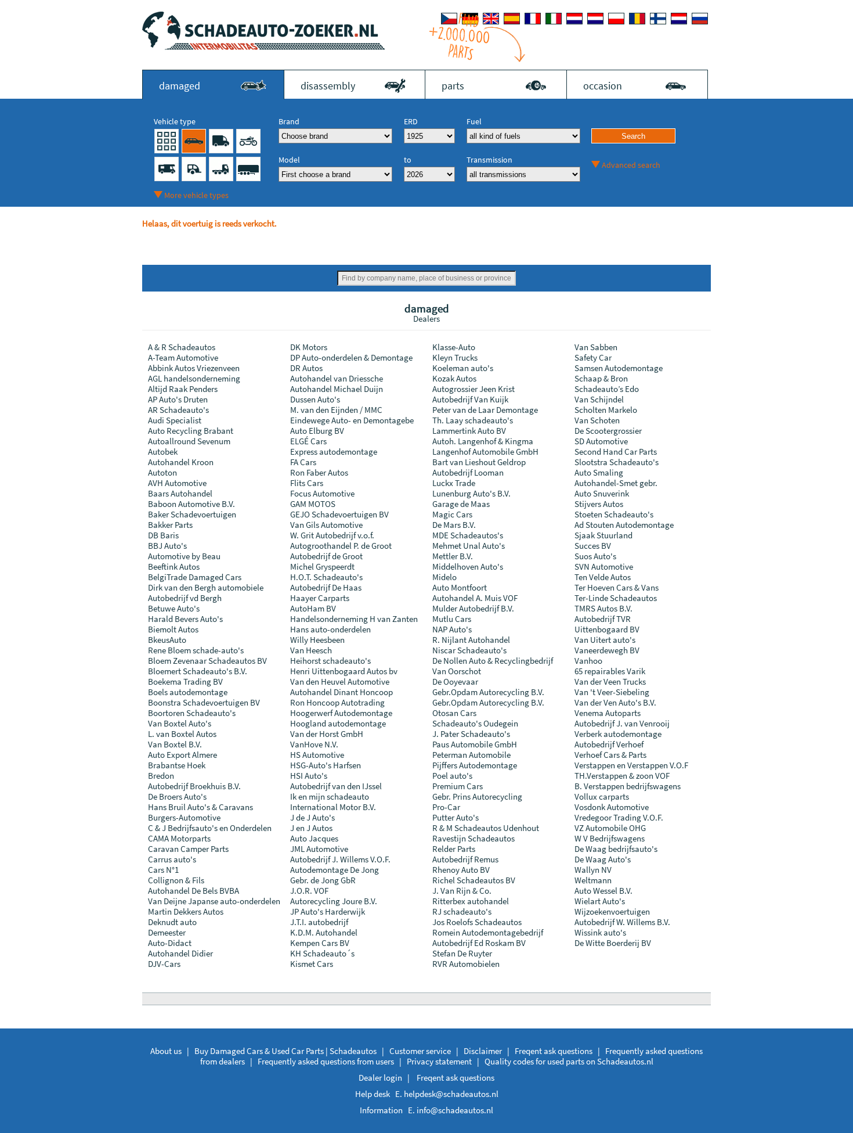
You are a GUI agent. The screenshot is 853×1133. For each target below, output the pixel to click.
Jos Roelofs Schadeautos (477, 921)
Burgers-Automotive (184, 817)
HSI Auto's (308, 775)
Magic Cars (452, 514)
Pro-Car (446, 806)
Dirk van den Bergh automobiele (205, 587)
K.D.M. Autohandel (323, 932)
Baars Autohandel (180, 493)
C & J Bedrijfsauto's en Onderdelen (210, 827)
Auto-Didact (169, 942)
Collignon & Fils (176, 880)
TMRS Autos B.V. (603, 608)
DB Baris (163, 535)
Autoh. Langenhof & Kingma (482, 441)
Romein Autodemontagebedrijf (487, 932)
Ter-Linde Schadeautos (615, 597)
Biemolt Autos (173, 629)
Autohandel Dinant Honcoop (341, 691)
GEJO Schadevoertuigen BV (339, 514)
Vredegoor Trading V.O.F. (618, 817)
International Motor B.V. (333, 806)
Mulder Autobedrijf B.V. (473, 608)
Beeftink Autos (174, 566)
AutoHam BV (313, 608)
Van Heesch (311, 650)
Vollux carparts (601, 796)
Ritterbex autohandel (470, 901)
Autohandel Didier (180, 953)
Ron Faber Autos (319, 472)
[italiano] (553, 18)
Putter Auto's (455, 817)
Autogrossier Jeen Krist (473, 388)
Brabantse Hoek (176, 765)
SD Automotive (601, 441)
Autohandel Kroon (181, 461)
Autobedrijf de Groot (326, 556)
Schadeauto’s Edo (606, 388)
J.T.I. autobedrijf (319, 921)
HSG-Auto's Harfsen (325, 765)
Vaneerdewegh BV (606, 650)
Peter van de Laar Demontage (485, 409)
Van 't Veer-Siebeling (611, 691)
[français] (533, 18)
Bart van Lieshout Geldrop (479, 461)
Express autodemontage (333, 451)
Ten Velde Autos (602, 576)
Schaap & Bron (601, 378)
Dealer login (380, 1077)
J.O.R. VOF (309, 890)
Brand (289, 121)
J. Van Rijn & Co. (461, 890)
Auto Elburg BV (317, 430)
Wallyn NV (593, 869)
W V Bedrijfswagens (609, 838)
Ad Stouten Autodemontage (624, 524)
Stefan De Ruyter (462, 953)
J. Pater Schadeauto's (471, 733)
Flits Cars (306, 482)
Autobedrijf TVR (602, 618)
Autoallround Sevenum (189, 441)
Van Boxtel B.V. (175, 744)
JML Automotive (319, 848)
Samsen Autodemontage (618, 367)
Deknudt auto (172, 921)
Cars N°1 (163, 869)
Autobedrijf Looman (468, 472)
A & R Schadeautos (181, 347)
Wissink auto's (600, 932)
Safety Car (593, 357)
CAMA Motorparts (179, 838)
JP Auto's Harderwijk (327, 911)
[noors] (595, 18)
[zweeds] (679, 18)
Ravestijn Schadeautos (473, 838)
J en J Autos (311, 827)
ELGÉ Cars (308, 441)
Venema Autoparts (607, 712)
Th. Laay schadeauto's (472, 420)
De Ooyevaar (455, 681)
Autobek (163, 451)
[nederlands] (574, 18)
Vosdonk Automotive (611, 806)
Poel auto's (452, 775)
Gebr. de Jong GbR (323, 880)
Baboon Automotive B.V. (191, 503)
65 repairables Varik (609, 671)
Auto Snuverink (601, 493)
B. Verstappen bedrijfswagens (627, 786)
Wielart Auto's (599, 901)
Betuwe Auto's (174, 608)
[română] (637, 18)
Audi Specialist (174, 420)
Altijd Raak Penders (183, 388)
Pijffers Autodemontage (474, 765)
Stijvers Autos (598, 503)
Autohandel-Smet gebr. (615, 482)
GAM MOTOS (312, 503)
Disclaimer (483, 1050)
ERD (411, 121)
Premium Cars (457, 786)
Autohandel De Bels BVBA (193, 890)
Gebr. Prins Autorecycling (477, 796)
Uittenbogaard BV (606, 629)
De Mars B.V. (454, 524)
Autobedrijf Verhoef (609, 744)
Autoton (162, 472)
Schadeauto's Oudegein (475, 723)
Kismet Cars (311, 963)
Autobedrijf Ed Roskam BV (479, 942)
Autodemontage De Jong (334, 869)
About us (166, 1050)
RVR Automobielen (466, 963)
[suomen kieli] (658, 18)
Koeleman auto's (462, 367)
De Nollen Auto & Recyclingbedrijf (492, 660)
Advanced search (631, 165)
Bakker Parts (170, 524)
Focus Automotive (322, 493)
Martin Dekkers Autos (185, 911)
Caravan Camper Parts (188, 848)
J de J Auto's (312, 817)
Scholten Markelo (605, 409)
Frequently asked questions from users (326, 1061)
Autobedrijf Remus (465, 859)
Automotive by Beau (184, 556)
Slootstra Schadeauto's (616, 461)
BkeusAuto (167, 639)
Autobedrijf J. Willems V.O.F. (340, 859)
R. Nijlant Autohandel (471, 639)
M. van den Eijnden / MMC (336, 409)
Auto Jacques (314, 838)
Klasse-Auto (453, 347)
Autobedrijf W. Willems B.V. (622, 921)
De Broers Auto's (177, 796)
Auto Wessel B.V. (603, 890)
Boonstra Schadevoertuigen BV (204, 702)
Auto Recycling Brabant (190, 430)
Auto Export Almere (182, 754)
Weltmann (593, 880)
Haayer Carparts (319, 597)
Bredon (161, 775)
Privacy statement (439, 1061)
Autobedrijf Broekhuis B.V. (194, 786)
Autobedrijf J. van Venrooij (622, 723)
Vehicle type (175, 121)
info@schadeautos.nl (455, 1110)
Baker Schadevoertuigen (192, 514)
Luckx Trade (453, 482)
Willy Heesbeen (317, 639)
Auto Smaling (598, 472)
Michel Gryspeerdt (322, 566)
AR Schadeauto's (178, 409)
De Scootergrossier (608, 430)
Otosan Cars (454, 712)
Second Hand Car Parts (615, 451)
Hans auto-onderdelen (330, 629)
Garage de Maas (461, 503)
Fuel (474, 121)
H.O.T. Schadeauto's (326, 576)
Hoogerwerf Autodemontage (341, 712)
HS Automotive (317, 754)
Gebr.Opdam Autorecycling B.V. (488, 691)
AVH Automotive (177, 482)
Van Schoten (597, 420)
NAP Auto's (452, 629)
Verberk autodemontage (618, 733)
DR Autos (306, 367)
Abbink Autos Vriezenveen (194, 367)
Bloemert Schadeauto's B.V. (197, 671)
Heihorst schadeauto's (330, 660)
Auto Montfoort (459, 587)
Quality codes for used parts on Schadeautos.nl (569, 1061)
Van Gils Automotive (326, 524)
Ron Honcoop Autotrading (337, 702)
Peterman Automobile (471, 754)
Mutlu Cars (451, 618)
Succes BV (592, 545)
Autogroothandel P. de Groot (341, 545)
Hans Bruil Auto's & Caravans (200, 806)
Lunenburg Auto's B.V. (471, 493)
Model (289, 159)
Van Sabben (595, 347)
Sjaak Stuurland (603, 535)
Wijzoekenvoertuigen (612, 911)
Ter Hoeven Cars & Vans (616, 587)
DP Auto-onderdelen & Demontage (351, 357)
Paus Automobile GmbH (474, 744)
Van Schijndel (599, 399)
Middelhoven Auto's (467, 566)
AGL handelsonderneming (194, 378)
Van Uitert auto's (604, 639)
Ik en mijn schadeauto (329, 796)
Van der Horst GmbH (326, 733)
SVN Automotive (603, 566)
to (407, 159)
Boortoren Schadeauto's (192, 712)
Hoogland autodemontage (338, 723)
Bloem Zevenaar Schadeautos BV (207, 660)
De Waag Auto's (602, 859)
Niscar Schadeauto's (469, 650)
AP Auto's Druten (178, 399)
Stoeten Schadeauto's (613, 514)
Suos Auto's (595, 556)
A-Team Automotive (183, 357)
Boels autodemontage (187, 691)
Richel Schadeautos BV (473, 880)
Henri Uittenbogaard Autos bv (343, 671)
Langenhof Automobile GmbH (485, 451)
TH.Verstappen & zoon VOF (622, 775)
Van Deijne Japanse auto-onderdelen (214, 901)
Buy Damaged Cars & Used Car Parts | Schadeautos (285, 1050)
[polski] (616, 18)
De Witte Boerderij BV (612, 942)
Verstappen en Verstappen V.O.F (631, 765)
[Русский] (700, 18)
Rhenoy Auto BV (461, 869)
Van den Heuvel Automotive (339, 681)
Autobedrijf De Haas (326, 587)
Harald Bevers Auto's (185, 618)
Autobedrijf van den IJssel (336, 786)
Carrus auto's (172, 859)
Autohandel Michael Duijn (336, 388)
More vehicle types (196, 195)
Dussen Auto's (315, 399)
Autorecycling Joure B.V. (333, 901)
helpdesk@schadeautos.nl (451, 1093)
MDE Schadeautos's (467, 535)
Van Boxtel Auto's (179, 723)
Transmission (489, 159)
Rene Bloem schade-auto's (196, 650)
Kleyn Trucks (455, 357)
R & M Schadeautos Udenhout (485, 827)
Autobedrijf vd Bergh (185, 597)
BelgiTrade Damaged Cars (194, 576)
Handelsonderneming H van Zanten (354, 618)
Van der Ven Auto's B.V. (615, 702)
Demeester (167, 932)
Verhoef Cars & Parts (610, 754)
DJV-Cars (164, 963)
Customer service (420, 1050)
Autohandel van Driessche (336, 378)
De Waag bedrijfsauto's (615, 848)
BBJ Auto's (167, 545)
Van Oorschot (456, 671)
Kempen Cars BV (319, 942)
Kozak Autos (454, 378)
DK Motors (308, 347)
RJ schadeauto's (461, 911)
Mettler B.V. (452, 556)
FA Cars (303, 461)
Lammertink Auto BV (469, 430)
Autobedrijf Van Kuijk (470, 399)
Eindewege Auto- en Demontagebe (352, 420)
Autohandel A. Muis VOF (475, 597)
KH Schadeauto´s (322, 953)
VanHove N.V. (314, 744)
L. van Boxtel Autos (182, 733)
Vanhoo (588, 660)
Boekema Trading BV (185, 681)
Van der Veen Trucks (610, 681)
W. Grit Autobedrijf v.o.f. (332, 535)
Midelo (444, 576)
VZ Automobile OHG (610, 827)
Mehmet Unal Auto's (468, 545)
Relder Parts (453, 848)
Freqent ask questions (553, 1050)
